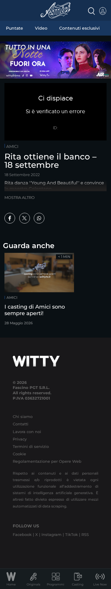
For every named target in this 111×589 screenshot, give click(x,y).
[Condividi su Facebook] (9, 218)
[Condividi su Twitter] (24, 218)
